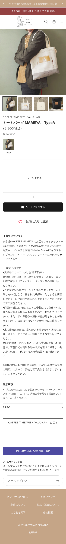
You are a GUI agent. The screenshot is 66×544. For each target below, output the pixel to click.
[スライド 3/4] (41, 104)
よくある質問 (18, 512)
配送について (48, 496)
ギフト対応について (18, 496)
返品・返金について (48, 504)
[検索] (46, 22)
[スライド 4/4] (56, 104)
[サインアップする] (58, 480)
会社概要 (48, 512)
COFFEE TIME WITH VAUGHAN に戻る (33, 422)
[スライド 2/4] (25, 104)
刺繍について (18, 504)
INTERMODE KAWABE (37, 525)
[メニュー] (62, 22)
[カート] (54, 22)
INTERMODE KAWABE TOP (33, 450)
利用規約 (33, 532)
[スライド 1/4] (10, 104)
